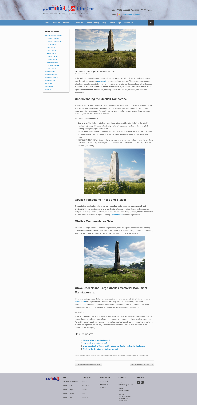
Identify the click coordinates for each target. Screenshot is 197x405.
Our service (78, 22)
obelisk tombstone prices (132, 355)
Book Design (51, 47)
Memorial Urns (50, 80)
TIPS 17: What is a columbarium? (96, 340)
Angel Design (51, 53)
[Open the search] (151, 23)
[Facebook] (138, 382)
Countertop (49, 86)
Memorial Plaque (51, 74)
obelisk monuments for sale (86, 355)
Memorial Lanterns (51, 77)
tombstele (103, 387)
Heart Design (51, 50)
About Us (66, 22)
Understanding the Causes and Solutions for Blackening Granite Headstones (114, 346)
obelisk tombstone (143, 355)
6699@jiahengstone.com (130, 14)
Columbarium (51, 44)
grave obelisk (96, 355)
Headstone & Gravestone (53, 35)
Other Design (51, 68)
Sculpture (48, 83)
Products (56, 22)
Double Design (52, 59)
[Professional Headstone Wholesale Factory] (68, 8)
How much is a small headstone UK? (142, 364)
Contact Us (128, 22)
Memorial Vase (50, 71)
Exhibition (84, 390)
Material (48, 89)
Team (83, 394)
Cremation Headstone (54, 41)
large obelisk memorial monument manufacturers (113, 355)
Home (47, 22)
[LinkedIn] (142, 382)
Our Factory (85, 386)
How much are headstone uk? (95, 343)
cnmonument (104, 382)
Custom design (115, 22)
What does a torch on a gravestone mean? (88, 364)
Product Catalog (92, 22)
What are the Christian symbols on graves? (100, 349)
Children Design (52, 56)
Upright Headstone (53, 38)
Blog (104, 22)
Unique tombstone (53, 65)
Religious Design (52, 62)
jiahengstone (104, 384)
